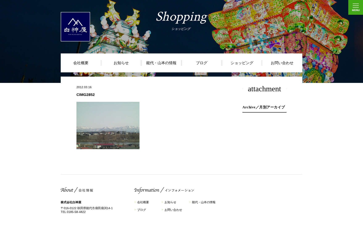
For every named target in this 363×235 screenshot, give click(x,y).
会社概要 (80, 63)
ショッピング (242, 63)
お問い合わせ (282, 63)
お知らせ (121, 63)
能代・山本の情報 (161, 63)
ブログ (201, 63)
